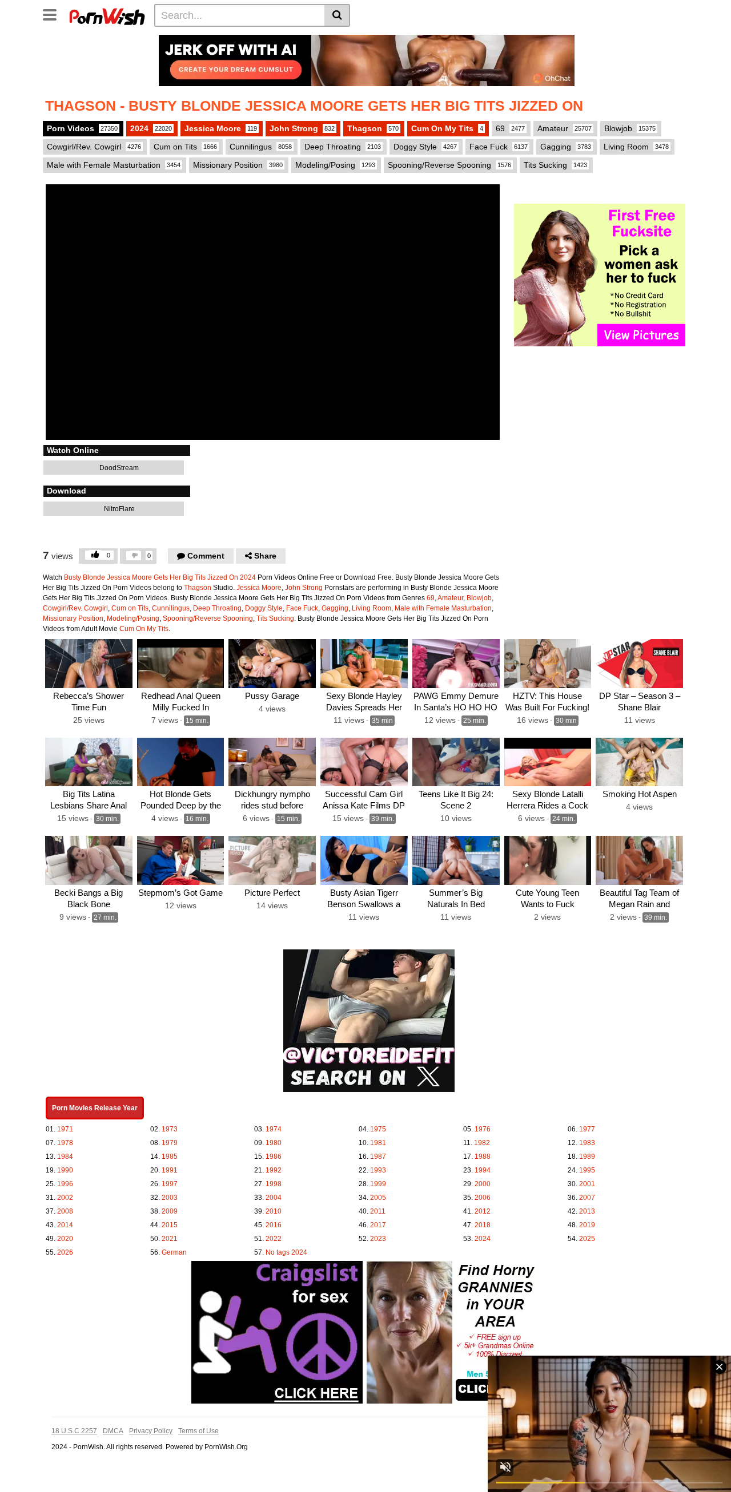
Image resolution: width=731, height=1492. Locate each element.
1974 (274, 1129)
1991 (170, 1170)
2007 (587, 1198)
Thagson (373, 128)
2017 (378, 1225)
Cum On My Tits (447, 128)
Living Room (636, 146)
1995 (587, 1170)
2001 (587, 1184)
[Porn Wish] (106, 15)
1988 (483, 1157)
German (174, 1252)
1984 (65, 1157)
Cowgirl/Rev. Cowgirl (94, 146)
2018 (483, 1225)
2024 (151, 128)
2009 (170, 1211)
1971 (65, 1129)
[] (337, 15)
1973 (170, 1129)
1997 (170, 1184)
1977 (587, 1129)
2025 (587, 1239)
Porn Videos (82, 128)
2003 (170, 1198)
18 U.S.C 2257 (74, 1431)
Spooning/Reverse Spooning (449, 164)
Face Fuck (498, 146)
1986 (274, 1157)
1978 (65, 1143)
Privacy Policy (150, 1431)
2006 (483, 1198)
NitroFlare (118, 509)
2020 (65, 1239)
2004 (274, 1198)
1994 (483, 1170)
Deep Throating (342, 146)
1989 (587, 1157)
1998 (274, 1184)
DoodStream (118, 468)
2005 (378, 1198)
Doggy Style (425, 146)
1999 (378, 1184)
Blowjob (630, 128)
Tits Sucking (555, 164)
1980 (274, 1143)
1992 (274, 1170)
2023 (378, 1239)
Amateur (564, 128)
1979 (170, 1143)
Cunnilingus (261, 146)
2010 (274, 1211)
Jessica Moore (220, 128)
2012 (483, 1211)
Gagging (565, 146)
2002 (65, 1198)
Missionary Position (238, 164)
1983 (587, 1143)
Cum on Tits (185, 146)
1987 (378, 1157)
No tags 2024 (286, 1252)
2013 (587, 1211)
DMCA (113, 1431)
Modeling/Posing (335, 164)
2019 (587, 1225)
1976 (483, 1129)
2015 (170, 1225)
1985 (170, 1157)
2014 (65, 1225)
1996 (65, 1184)
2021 (170, 1239)
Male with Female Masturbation (113, 164)
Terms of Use (198, 1431)
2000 (483, 1184)
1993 (378, 1170)
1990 (65, 1170)
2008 (65, 1211)
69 (510, 128)
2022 (274, 1239)
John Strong (302, 128)
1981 (378, 1143)
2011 (377, 1211)
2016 (274, 1225)
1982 (482, 1143)
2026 (65, 1252)
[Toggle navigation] (54, 13)
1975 (378, 1129)
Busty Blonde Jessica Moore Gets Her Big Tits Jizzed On (151, 577)
